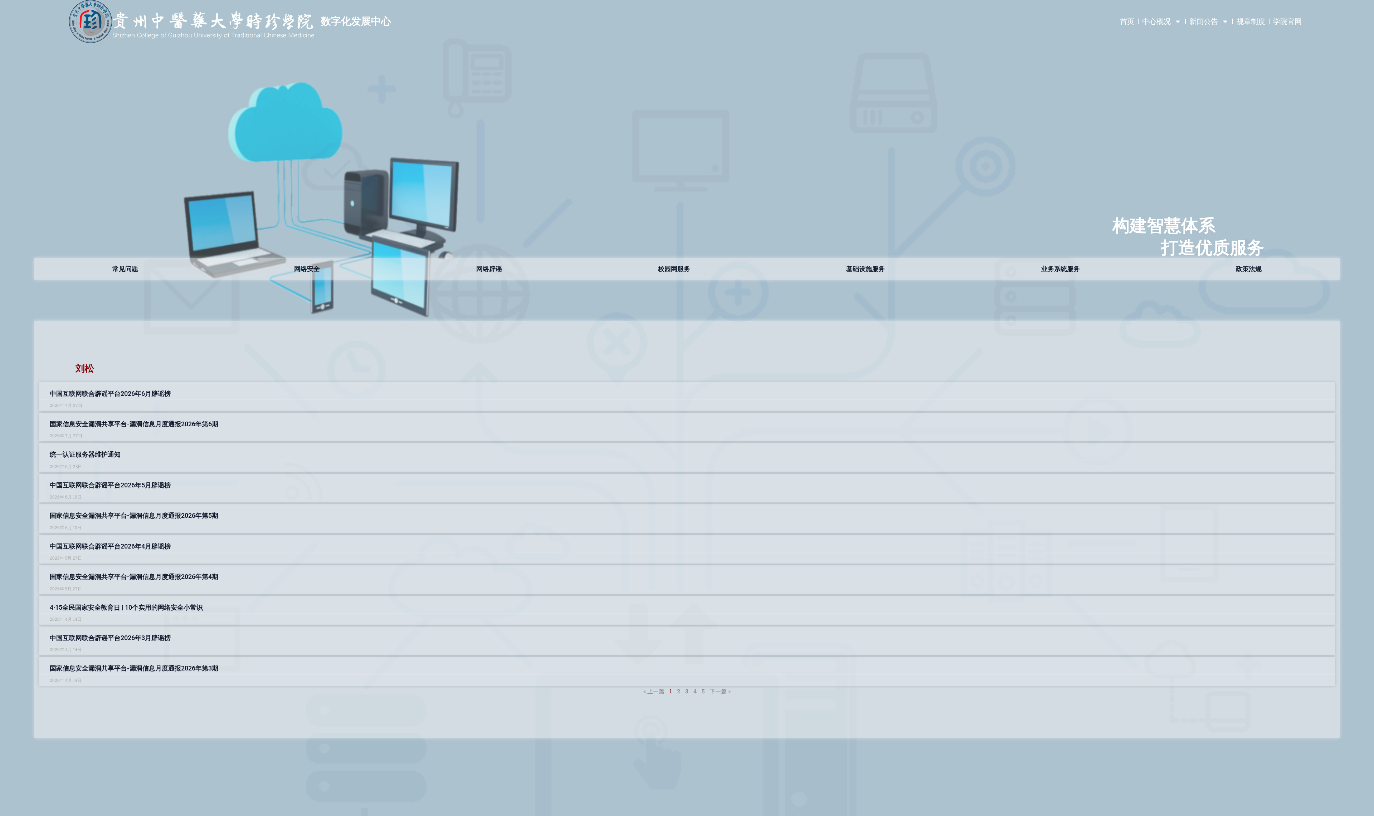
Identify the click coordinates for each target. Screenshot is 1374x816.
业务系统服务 (1060, 268)
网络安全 (307, 268)
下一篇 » (720, 691)
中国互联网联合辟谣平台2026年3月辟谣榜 (110, 638)
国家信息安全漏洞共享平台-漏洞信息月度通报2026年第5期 (134, 515)
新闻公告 (1203, 21)
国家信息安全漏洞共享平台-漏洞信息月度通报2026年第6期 (134, 424)
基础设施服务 (865, 268)
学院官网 (1287, 21)
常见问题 (125, 268)
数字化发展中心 (356, 21)
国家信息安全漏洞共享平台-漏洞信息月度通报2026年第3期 (134, 668)
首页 (1127, 21)
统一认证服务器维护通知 (85, 454)
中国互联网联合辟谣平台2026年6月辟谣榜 (110, 393)
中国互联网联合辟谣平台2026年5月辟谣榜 (110, 485)
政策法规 (1249, 268)
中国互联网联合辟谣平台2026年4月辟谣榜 (110, 546)
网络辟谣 (489, 268)
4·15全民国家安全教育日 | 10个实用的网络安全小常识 (126, 607)
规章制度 (1251, 21)
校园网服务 (674, 268)
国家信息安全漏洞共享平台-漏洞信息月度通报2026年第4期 (134, 576)
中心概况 (1156, 21)
